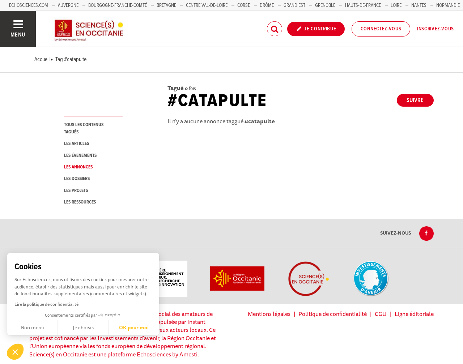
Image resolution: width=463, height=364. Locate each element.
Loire (396, 5)
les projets (76, 191)
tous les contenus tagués (83, 128)
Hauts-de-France (363, 5)
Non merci (32, 327)
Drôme (267, 5)
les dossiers (77, 179)
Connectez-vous (381, 29)
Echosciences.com (28, 5)
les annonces (78, 167)
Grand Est (294, 5)
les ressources (80, 202)
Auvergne (68, 5)
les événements (80, 156)
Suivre (415, 100)
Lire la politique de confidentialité (46, 304)
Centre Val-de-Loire (207, 5)
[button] (15, 351)
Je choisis (83, 327)
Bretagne (166, 5)
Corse (243, 5)
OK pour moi (134, 327)
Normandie (448, 5)
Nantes (418, 5)
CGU (381, 313)
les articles (76, 144)
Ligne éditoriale (414, 313)
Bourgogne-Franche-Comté (117, 5)
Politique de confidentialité (332, 313)
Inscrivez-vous (435, 29)
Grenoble (325, 5)
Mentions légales (269, 313)
